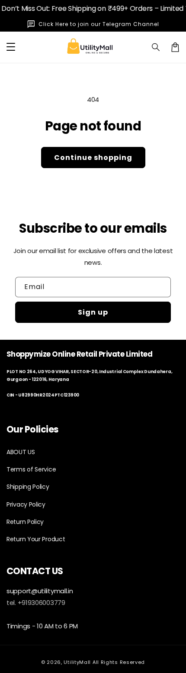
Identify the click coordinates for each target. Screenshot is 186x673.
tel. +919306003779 (35, 602)
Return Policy (25, 521)
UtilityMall (77, 662)
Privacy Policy (25, 504)
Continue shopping (93, 158)
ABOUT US (20, 452)
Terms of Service (31, 469)
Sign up (93, 312)
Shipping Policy (27, 486)
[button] (156, 47)
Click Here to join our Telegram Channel (98, 24)
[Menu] (10, 47)
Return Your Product (35, 539)
